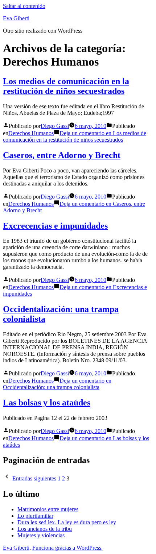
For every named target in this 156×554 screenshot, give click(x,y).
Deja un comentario (74, 136)
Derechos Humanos (31, 133)
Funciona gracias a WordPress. (67, 548)
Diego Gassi (55, 126)
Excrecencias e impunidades (55, 225)
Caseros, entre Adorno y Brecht (61, 155)
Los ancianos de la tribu (44, 529)
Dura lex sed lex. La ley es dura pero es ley (66, 522)
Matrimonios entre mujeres (47, 509)
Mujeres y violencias (41, 535)
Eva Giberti (16, 18)
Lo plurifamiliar (35, 516)
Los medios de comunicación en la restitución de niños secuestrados (66, 86)
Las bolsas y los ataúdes (46, 402)
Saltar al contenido (24, 6)
